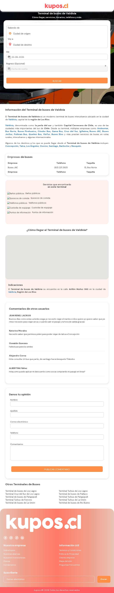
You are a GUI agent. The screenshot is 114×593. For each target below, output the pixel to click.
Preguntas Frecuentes (69, 565)
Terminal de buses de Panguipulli (21, 496)
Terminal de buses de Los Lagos (21, 491)
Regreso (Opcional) (15, 63)
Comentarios (16, 444)
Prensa (7, 561)
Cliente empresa (67, 557)
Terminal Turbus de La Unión (72, 499)
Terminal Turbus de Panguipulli (73, 496)
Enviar (104, 579)
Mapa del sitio (65, 561)
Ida (7, 51)
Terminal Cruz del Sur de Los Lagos (22, 494)
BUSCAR (57, 81)
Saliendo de (13, 27)
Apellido (14, 411)
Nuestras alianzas (12, 554)
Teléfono (14, 433)
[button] (44, 32)
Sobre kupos (9, 550)
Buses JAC (95, 131)
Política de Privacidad (69, 554)
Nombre (14, 400)
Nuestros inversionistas (14, 557)
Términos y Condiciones (70, 550)
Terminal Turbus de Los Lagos (73, 491)
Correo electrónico (19, 422)
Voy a (10, 39)
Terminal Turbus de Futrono (18, 499)
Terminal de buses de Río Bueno (74, 502)
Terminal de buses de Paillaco (73, 494)
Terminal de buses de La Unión (20, 502)
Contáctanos (10, 565)
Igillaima (83, 131)
